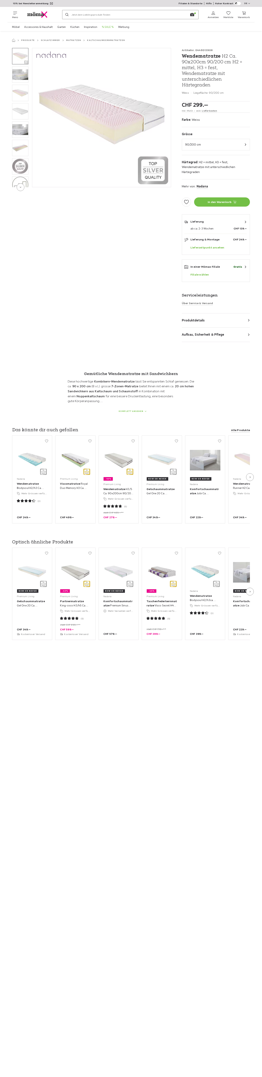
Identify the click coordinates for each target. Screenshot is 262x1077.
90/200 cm (193, 144)
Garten (61, 27)
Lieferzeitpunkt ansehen (207, 247)
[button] (20, 56)
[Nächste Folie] (250, 477)
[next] (20, 187)
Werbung (123, 27)
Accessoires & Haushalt (38, 27)
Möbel (16, 27)
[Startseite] (13, 40)
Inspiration (90, 27)
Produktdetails (193, 320)
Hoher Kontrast (224, 3)
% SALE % (108, 27)
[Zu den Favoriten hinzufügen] (186, 202)
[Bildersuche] (192, 14)
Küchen (74, 27)
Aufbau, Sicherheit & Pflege (203, 334)
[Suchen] (67, 14)
